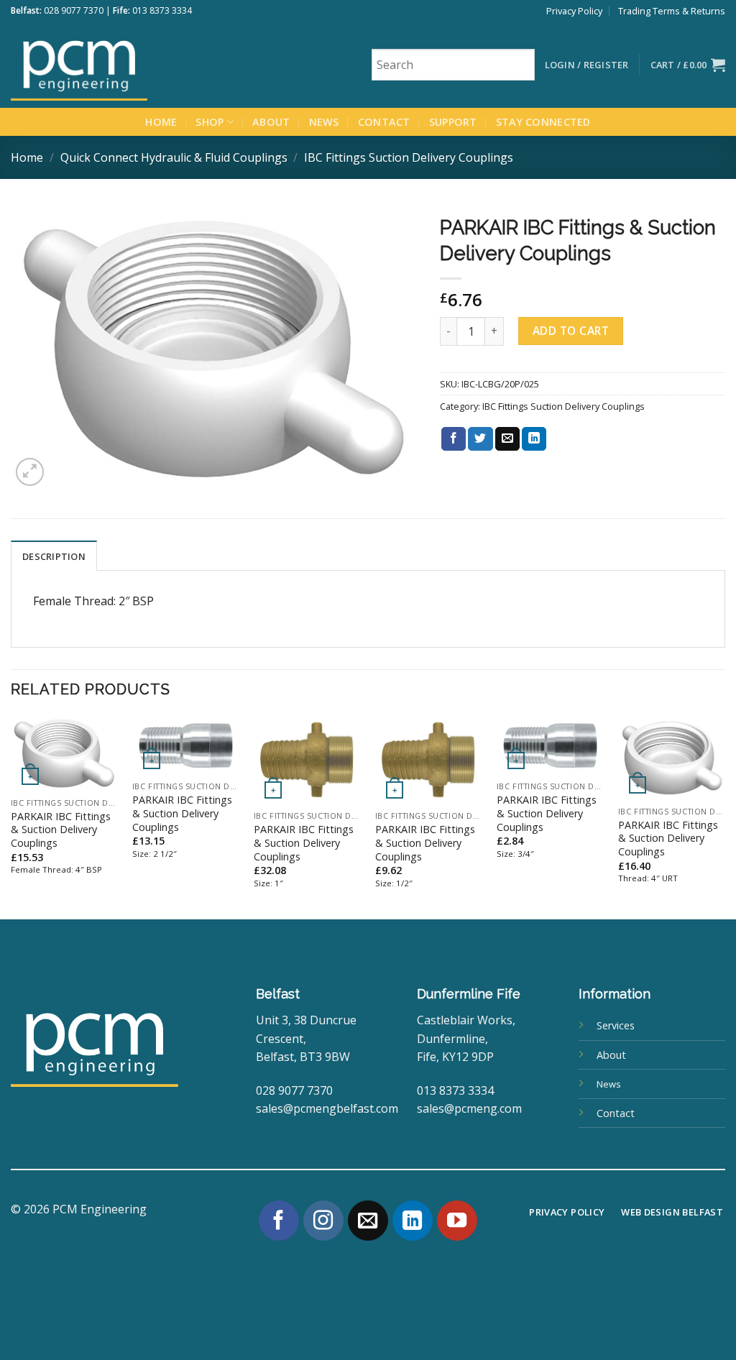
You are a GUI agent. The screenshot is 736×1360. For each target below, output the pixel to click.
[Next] (724, 816)
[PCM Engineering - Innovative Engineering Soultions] (118, 65)
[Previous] (11, 816)
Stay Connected (543, 122)
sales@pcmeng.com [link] (469, 1108)
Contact (384, 122)
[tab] (54, 556)
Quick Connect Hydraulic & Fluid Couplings (174, 157)
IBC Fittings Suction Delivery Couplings (408, 157)
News (324, 122)
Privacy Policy (574, 10)
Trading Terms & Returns (671, 10)
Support (453, 122)
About (271, 122)
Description (54, 556)
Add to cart (571, 331)
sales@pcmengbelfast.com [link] (327, 1108)
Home (161, 122)
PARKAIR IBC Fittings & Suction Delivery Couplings (61, 830)
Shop (210, 122)
